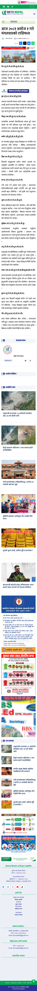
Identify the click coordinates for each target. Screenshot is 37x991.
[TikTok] (12, 6)
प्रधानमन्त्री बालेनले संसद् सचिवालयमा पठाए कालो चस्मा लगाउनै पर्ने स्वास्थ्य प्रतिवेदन (18, 586)
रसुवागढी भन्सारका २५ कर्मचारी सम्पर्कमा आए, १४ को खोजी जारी (17, 414)
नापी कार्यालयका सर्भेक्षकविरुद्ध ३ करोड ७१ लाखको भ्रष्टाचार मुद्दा (18, 483)
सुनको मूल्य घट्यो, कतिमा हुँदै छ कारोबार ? (18, 550)
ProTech (22, 989)
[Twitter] (25, 360)
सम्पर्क (24, 983)
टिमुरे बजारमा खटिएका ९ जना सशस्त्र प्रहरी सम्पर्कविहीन (18, 449)
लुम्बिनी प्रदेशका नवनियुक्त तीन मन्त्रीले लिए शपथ (18, 517)
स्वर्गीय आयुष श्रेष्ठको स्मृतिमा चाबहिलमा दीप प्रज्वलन (23, 770)
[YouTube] (8, 6)
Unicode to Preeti (16, 983)
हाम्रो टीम (7, 983)
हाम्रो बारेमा (29, 983)
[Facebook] (4, 6)
